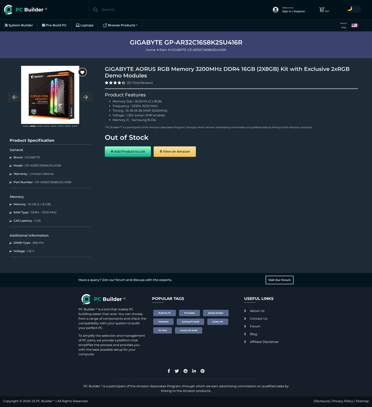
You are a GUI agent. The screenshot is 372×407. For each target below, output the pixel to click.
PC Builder (44, 401)
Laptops (86, 25)
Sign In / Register (293, 11)
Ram (163, 50)
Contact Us (258, 318)
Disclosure (322, 401)
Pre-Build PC (56, 25)
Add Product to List (129, 151)
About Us (256, 311)
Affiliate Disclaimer (264, 342)
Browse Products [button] (121, 25)
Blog (343, 27)
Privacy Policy (342, 401)
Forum (343, 23)
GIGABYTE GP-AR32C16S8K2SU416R (198, 50)
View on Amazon (176, 151)
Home (151, 50)
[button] (354, 25)
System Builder (20, 25)
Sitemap (362, 401)
